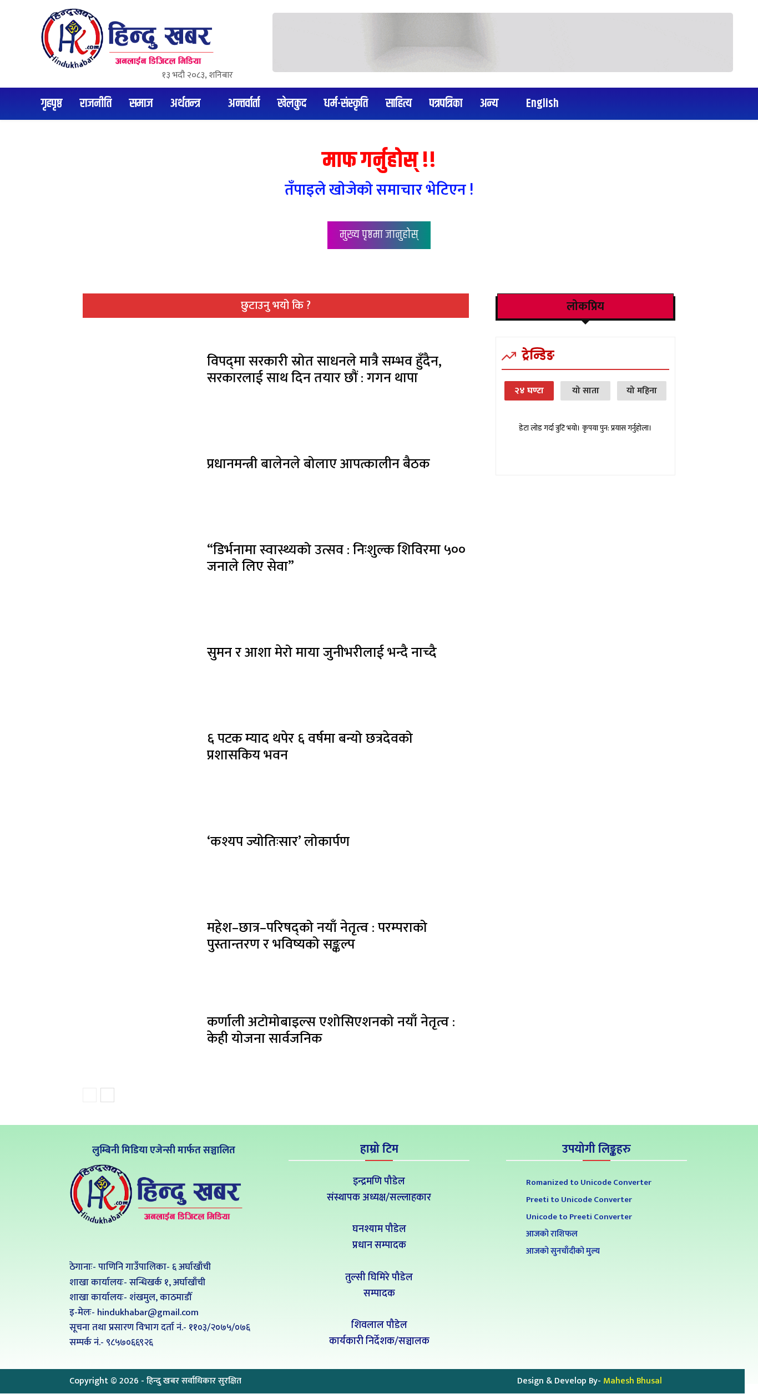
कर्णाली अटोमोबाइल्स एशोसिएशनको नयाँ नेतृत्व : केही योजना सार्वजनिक (331, 1030)
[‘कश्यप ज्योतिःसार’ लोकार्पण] (141, 844)
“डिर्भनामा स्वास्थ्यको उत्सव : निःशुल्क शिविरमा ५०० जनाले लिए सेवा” (336, 558)
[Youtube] (186, 1241)
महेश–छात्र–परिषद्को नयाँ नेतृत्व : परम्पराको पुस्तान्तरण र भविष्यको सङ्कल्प (317, 936)
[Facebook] (136, 1241)
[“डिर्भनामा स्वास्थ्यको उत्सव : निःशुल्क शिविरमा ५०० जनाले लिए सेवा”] (141, 561)
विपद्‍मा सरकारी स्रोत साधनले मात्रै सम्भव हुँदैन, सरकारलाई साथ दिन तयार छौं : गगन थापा (324, 369)
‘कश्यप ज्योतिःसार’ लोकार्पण (278, 841)
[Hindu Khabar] (131, 38)
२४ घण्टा (529, 390)
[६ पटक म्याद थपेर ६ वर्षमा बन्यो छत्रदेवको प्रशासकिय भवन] (141, 749)
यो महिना (641, 390)
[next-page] (107, 1095)
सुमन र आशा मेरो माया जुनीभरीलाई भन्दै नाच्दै (322, 652)
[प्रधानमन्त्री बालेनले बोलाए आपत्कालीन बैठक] (141, 467)
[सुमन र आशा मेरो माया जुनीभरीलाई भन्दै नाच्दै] (141, 655)
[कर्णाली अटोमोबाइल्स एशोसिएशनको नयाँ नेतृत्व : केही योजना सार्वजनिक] (141, 1033)
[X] (161, 1241)
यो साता (585, 390)
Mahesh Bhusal (632, 1380)
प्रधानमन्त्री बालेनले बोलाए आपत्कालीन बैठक (318, 464)
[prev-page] (90, 1095)
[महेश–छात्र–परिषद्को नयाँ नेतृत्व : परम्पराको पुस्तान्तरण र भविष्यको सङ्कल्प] (141, 939)
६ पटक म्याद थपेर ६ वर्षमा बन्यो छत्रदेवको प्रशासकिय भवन (310, 747)
